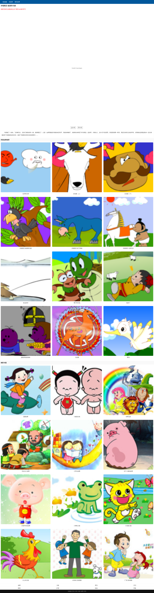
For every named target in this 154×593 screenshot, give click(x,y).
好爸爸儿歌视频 (77, 580)
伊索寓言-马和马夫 (128, 248)
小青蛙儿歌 (77, 525)
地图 (82, 591)
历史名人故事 (26, 471)
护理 (57, 588)
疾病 (96, 588)
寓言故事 (17, 2)
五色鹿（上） (77, 193)
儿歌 (57, 585)
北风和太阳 (25, 193)
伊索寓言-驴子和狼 (77, 248)
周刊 (96, 585)
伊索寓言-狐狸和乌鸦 (26, 248)
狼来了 (128, 303)
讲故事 (11, 2)
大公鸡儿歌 (25, 580)
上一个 (73, 127)
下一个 (80, 127)
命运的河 (25, 303)
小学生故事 (77, 471)
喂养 (19, 588)
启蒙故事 (25, 416)
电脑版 (70, 591)
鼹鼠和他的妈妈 (25, 357)
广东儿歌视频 (128, 580)
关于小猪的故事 (128, 471)
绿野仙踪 (128, 416)
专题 (79, 591)
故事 (19, 585)
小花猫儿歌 (128, 525)
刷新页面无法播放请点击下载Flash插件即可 (13, 9)
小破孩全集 (77, 416)
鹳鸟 (128, 357)
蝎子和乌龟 (77, 303)
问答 (76, 591)
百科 (73, 591)
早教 (134, 588)
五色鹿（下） (128, 193)
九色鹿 (77, 357)
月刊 (134, 585)
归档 (85, 591)
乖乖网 (4, 2)
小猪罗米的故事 (25, 525)
